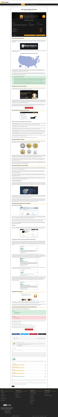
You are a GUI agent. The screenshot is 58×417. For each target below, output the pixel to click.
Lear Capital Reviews (32, 395)
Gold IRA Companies (3, 392)
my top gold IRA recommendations (28, 324)
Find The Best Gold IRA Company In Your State (48, 395)
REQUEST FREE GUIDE (29, 329)
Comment (13, 351)
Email (12, 381)
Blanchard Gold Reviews (32, 398)
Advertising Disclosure (10, 408)
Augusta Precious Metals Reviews (33, 392)
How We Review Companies (46, 392)
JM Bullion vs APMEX (17, 395)
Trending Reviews (33, 4)
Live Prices (27, 4)
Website (30, 381)
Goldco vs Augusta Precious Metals (18, 392)
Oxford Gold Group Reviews (32, 400)
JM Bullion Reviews (31, 403)
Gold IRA (22, 4)
